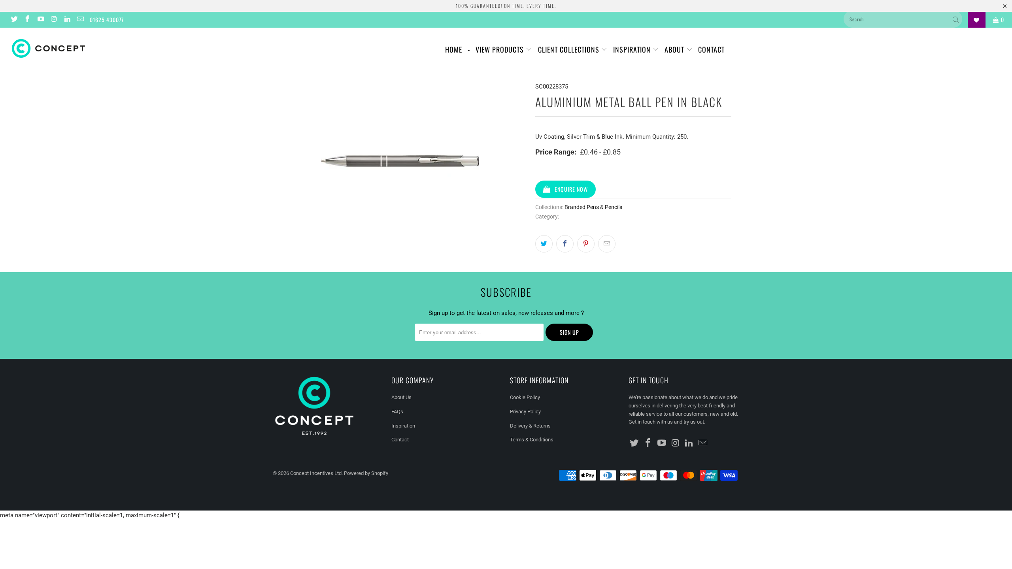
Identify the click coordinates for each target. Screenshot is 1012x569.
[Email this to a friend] (607, 243)
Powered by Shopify (366, 473)
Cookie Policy (525, 397)
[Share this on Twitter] (544, 243)
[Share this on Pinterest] (586, 243)
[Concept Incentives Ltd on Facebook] (27, 20)
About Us (401, 397)
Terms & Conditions (531, 440)
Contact (711, 49)
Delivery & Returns (530, 426)
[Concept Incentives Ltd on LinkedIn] (67, 20)
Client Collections (569, 49)
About (675, 49)
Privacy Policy (525, 412)
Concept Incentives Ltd (316, 473)
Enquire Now (571, 189)
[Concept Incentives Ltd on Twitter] (14, 20)
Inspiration (633, 49)
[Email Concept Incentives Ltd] (80, 20)
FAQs (397, 412)
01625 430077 (107, 19)
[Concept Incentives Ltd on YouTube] (40, 20)
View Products (501, 49)
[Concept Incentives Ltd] (85, 48)
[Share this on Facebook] (565, 243)
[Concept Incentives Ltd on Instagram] (54, 20)
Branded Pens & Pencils (593, 207)
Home (453, 49)
